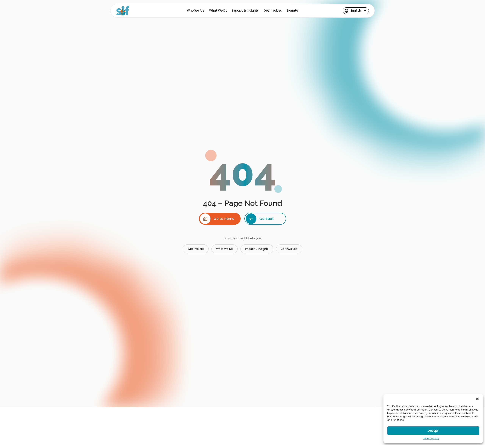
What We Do (218, 11)
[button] (477, 399)
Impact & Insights (245, 11)
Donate (292, 11)
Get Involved (273, 11)
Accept (433, 431)
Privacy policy (431, 438)
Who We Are (195, 11)
